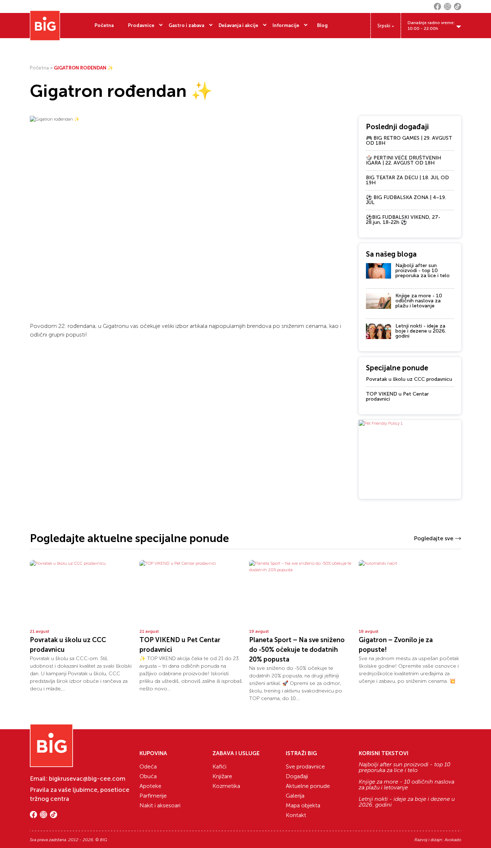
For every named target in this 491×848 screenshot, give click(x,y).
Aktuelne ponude (308, 785)
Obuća (148, 776)
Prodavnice (141, 25)
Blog (322, 25)
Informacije (285, 25)
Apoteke (150, 785)
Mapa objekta (303, 805)
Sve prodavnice (305, 766)
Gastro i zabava (186, 25)
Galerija (295, 795)
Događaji (297, 776)
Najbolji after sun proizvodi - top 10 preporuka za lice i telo (422, 270)
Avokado (453, 839)
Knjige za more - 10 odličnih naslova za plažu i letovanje (418, 301)
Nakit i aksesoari (159, 805)
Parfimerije (153, 795)
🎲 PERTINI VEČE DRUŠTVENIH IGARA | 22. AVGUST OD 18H (403, 160)
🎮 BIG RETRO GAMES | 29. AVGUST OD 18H (409, 140)
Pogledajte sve (433, 538)
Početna (104, 25)
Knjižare (222, 776)
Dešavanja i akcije (238, 25)
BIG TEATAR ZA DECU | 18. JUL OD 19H (407, 180)
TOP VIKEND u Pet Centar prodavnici (397, 396)
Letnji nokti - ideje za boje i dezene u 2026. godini (420, 331)
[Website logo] (45, 25)
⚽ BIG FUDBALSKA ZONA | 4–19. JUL (406, 200)
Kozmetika (226, 785)
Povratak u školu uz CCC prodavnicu (409, 379)
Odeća (148, 766)
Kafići (219, 766)
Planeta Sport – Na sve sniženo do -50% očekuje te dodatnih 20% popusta (297, 649)
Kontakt (296, 815)
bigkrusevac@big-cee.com (87, 778)
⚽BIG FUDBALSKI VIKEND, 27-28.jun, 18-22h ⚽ (403, 219)
